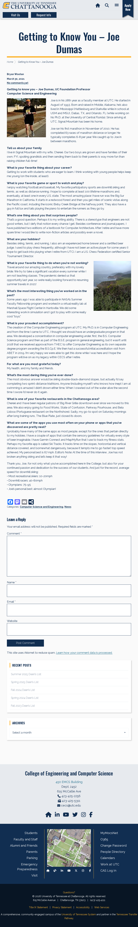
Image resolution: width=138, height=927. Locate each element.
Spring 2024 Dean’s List (25, 697)
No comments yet (17, 83)
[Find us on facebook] (91, 815)
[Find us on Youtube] (69, 870)
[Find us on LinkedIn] (57, 815)
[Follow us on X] (76, 870)
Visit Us (15, 15)
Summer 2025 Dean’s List (26, 674)
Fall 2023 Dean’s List (23, 705)
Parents (32, 851)
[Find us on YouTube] (66, 815)
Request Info (44, 15)
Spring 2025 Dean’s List (25, 682)
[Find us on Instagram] (84, 815)
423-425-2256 (70, 796)
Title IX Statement (38, 907)
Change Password (113, 845)
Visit (34, 875)
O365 (104, 839)
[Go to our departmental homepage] (48, 815)
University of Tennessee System (78, 914)
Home (10, 62)
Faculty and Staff (26, 839)
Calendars (107, 858)
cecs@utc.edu (71, 805)
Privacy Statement (62, 907)
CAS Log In (108, 870)
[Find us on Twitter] (75, 815)
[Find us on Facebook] (90, 870)
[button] (107, 5)
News (67, 506)
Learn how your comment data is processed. (84, 652)
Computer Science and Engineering (41, 506)
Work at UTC (109, 864)
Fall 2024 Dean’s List (23, 690)
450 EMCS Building (69, 782)
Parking (32, 858)
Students (31, 833)
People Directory (112, 851)
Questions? (69, 892)
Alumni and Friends (24, 845)
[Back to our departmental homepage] (47, 870)
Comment (14, 533)
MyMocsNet (109, 833)
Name (11, 582)
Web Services (101, 907)
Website (12, 621)
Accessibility (83, 907)
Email (11, 601)
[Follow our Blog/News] (55, 870)
